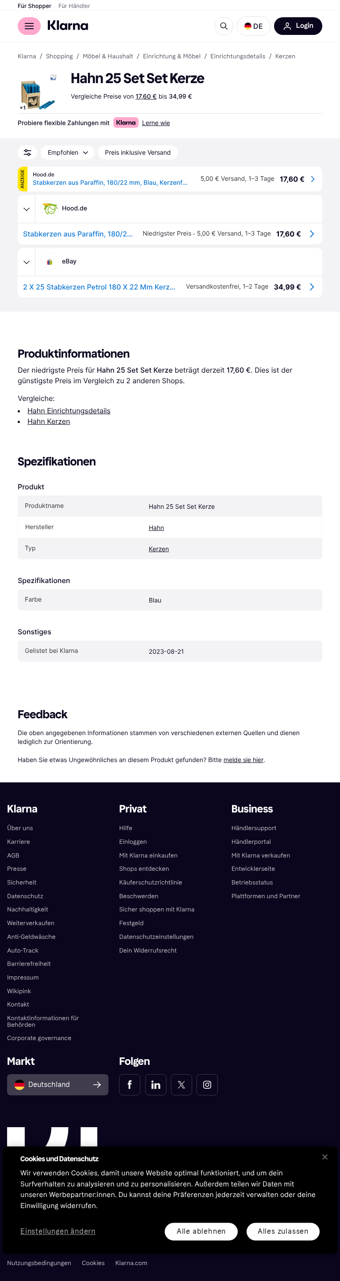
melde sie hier (243, 759)
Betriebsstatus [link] (252, 882)
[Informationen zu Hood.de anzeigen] (26, 209)
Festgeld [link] (131, 923)
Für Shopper (34, 6)
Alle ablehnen (201, 1231)
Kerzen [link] (285, 56)
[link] (129, 1084)
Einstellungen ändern (58, 1232)
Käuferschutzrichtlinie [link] (150, 882)
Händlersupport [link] (254, 828)
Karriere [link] (18, 842)
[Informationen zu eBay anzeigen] (26, 262)
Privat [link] (133, 809)
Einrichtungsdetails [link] (237, 56)
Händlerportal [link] (251, 842)
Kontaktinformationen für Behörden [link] (43, 1021)
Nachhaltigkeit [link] (27, 909)
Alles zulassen (283, 1231)
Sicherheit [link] (21, 882)
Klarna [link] (27, 56)
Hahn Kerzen (48, 421)
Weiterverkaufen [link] (30, 923)
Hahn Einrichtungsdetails (69, 410)
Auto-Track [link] (23, 950)
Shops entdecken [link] (144, 869)
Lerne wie (156, 122)
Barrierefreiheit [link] (29, 964)
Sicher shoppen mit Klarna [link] (156, 909)
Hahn (156, 528)
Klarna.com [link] (131, 1263)
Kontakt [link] (18, 1004)
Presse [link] (17, 869)
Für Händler (74, 6)
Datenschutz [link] (25, 896)
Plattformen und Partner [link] (266, 896)
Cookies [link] (93, 1263)
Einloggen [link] (133, 842)
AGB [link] (13, 855)
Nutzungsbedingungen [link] (39, 1263)
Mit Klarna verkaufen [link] (261, 855)
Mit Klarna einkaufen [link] (148, 855)
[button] (253, 26)
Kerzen (159, 549)
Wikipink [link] (19, 991)
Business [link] (252, 809)
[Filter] (27, 152)
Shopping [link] (59, 56)
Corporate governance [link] (39, 1038)
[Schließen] (325, 1157)
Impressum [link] (23, 977)
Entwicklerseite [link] (253, 869)
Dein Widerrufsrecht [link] (148, 950)
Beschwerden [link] (138, 896)
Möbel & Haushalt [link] (108, 56)
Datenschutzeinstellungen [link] (156, 937)
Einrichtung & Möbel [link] (172, 56)
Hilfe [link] (125, 828)
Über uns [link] (20, 828)
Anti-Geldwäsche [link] (31, 937)
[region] (170, 1200)
